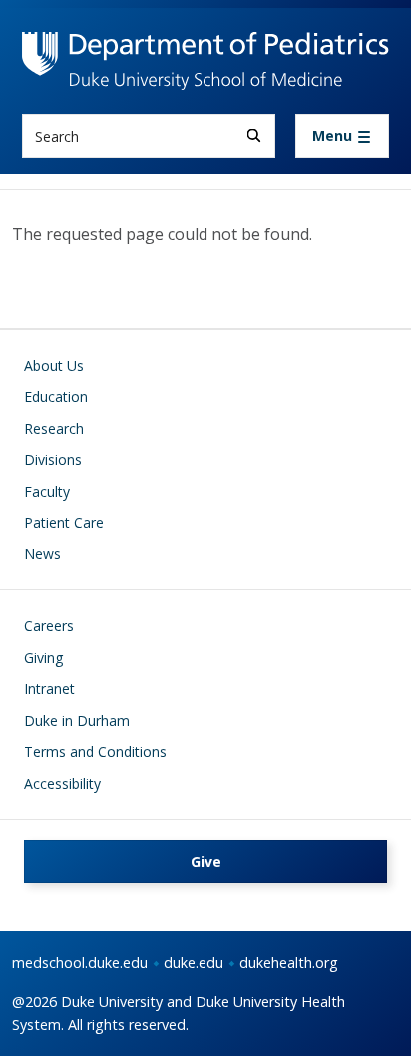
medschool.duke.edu (80, 962)
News (42, 553)
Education (56, 396)
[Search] (253, 135)
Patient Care (64, 522)
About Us (54, 365)
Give (206, 861)
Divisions (53, 459)
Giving (43, 657)
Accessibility (62, 783)
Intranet (49, 688)
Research (54, 428)
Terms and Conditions (95, 751)
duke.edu (193, 962)
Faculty (47, 491)
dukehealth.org (288, 962)
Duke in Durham (77, 720)
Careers (49, 625)
